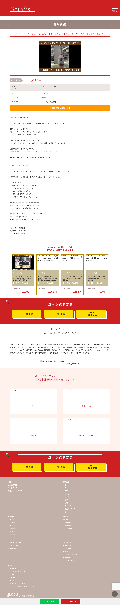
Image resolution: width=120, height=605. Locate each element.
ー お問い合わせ (68, 551)
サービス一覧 (12, 488)
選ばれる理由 (12, 485)
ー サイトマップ (68, 560)
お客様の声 (12, 548)
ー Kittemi (11, 577)
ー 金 (64, 485)
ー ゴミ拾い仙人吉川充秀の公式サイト (21, 586)
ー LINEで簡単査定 (69, 529)
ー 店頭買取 (67, 523)
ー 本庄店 (11, 538)
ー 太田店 (11, 526)
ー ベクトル (12, 574)
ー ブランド (67, 506)
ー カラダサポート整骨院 (16, 583)
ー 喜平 (65, 491)
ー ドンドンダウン (14, 568)
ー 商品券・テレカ (69, 509)
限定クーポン (51, 601)
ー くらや (11, 580)
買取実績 (11, 517)
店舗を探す (72, 601)
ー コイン (66, 488)
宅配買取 (60, 313)
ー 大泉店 (11, 523)
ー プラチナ (67, 497)
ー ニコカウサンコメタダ (16, 571)
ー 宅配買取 (67, 526)
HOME (10, 482)
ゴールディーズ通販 (15, 542)
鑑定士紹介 (66, 517)
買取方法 (66, 520)
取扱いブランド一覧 (15, 491)
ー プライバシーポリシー (71, 554)
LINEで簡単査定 (92, 314)
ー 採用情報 (67, 557)
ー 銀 (64, 512)
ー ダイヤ (66, 494)
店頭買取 (28, 313)
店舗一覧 (11, 520)
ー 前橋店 (11, 529)
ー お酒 (65, 503)
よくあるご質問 (13, 545)
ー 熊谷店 (11, 535)
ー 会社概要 (67, 548)
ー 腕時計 (66, 500)
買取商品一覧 (67, 482)
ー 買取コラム (67, 545)
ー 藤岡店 (11, 532)
